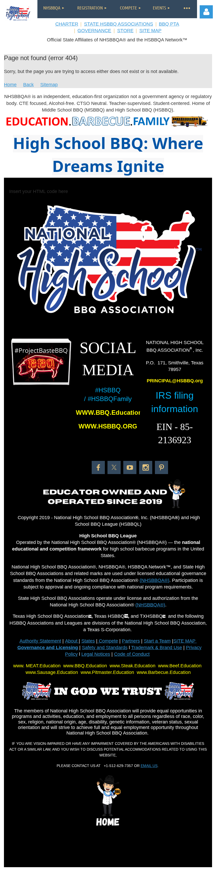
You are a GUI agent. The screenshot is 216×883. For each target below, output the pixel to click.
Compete (107, 641)
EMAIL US (149, 766)
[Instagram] (145, 467)
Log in (206, 11)
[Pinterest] (161, 467)
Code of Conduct (132, 654)
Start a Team (157, 641)
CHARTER (66, 24)
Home (10, 84)
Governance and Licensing (47, 647)
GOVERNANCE (94, 30)
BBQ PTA (169, 24)
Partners (131, 641)
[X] (114, 467)
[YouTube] (129, 467)
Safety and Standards (104, 647)
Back (28, 84)
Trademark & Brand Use (156, 647)
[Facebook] (98, 467)
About (72, 641)
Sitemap (49, 84)
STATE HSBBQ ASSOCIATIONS (118, 24)
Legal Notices (95, 654)
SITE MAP (150, 30)
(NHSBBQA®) (154, 580)
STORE (125, 30)
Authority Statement (40, 641)
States (88, 641)
